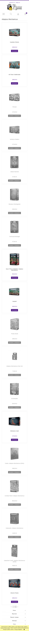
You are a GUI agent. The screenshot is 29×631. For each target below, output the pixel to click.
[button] (3, 14)
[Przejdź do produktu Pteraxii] (14, 97)
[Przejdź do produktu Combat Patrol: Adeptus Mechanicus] (14, 486)
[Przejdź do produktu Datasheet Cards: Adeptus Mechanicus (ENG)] (14, 551)
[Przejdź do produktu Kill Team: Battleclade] (14, 65)
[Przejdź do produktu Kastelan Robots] (14, 32)
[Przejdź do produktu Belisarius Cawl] (14, 421)
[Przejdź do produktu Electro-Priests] (14, 583)
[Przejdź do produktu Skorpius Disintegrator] (14, 194)
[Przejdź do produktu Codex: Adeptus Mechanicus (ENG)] (14, 453)
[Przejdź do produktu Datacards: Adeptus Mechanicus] (14, 518)
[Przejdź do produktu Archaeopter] (14, 389)
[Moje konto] (18, 14)
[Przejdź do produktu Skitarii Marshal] (14, 162)
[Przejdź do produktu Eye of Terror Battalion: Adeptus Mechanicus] (14, 259)
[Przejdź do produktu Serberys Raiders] (14, 129)
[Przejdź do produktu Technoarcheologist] (14, 227)
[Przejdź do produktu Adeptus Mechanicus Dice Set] (14, 356)
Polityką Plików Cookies (5, 627)
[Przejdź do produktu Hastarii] (14, 291)
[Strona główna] (14, 7)
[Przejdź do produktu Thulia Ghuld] (14, 324)
